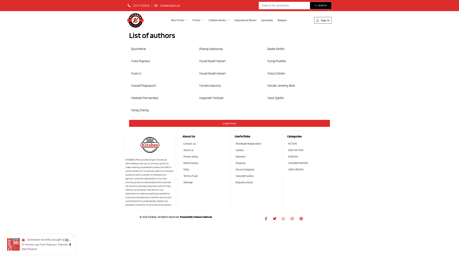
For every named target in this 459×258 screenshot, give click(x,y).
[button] (323, 20)
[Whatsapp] (283, 218)
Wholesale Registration (248, 143)
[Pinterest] (301, 218)
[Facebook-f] (265, 218)
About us (188, 150)
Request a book (244, 182)
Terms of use (190, 176)
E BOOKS (293, 156)
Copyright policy (245, 176)
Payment (240, 156)
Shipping (240, 163)
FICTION (292, 143)
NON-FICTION (295, 150)
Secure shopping (245, 169)
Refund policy (190, 163)
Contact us (189, 143)
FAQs (186, 169)
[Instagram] (292, 218)
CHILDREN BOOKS (298, 163)
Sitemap (188, 182)
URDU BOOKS (296, 169)
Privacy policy (190, 156)
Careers (240, 150)
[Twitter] (274, 218)
